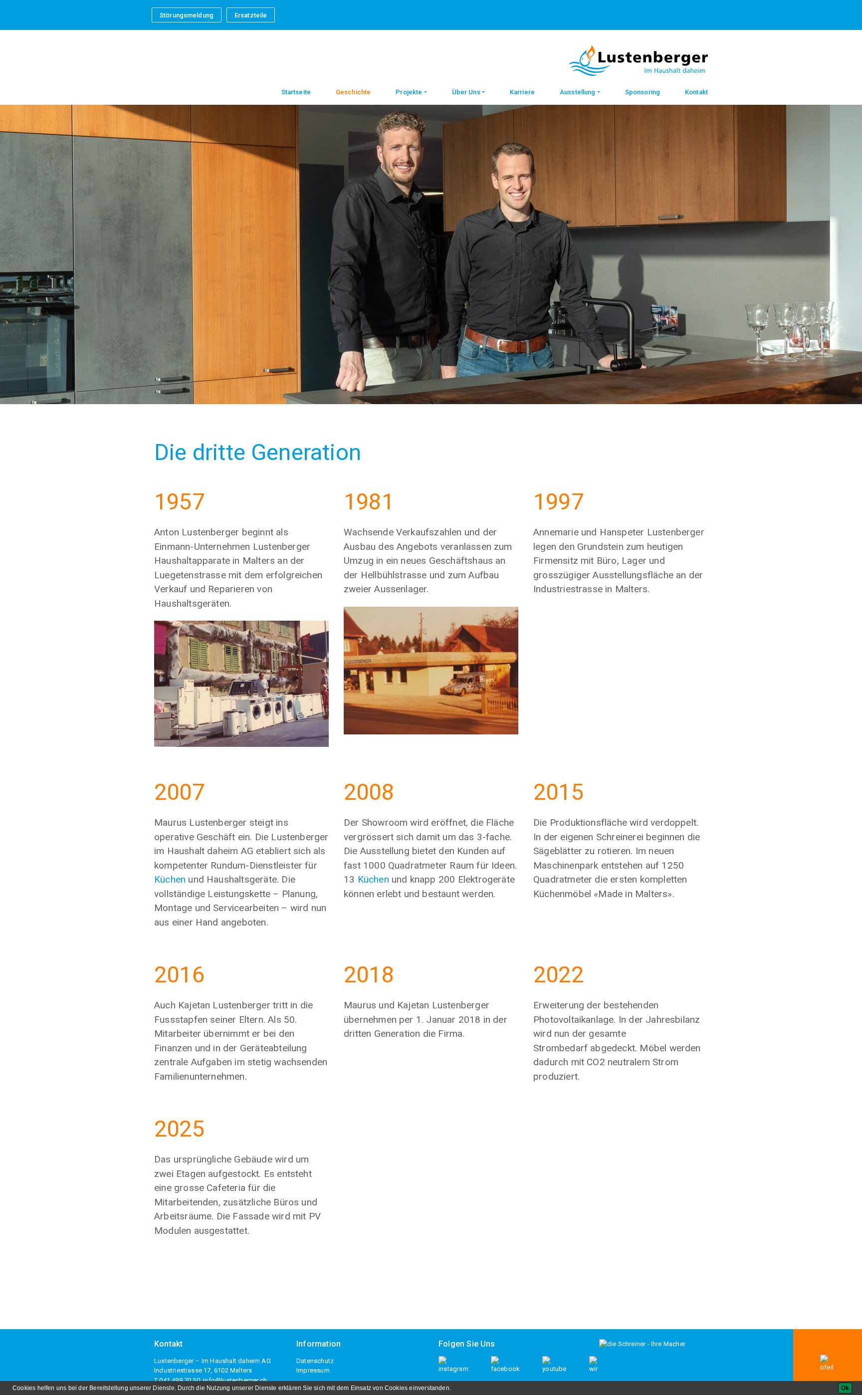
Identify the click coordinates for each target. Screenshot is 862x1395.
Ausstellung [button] (577, 92)
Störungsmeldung (187, 15)
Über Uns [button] (466, 92)
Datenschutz (315, 1361)
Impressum (313, 1370)
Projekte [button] (409, 92)
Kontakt (696, 92)
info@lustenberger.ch (235, 1380)
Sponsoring (642, 92)
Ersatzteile (250, 15)
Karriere (522, 92)
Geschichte (353, 92)
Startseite (296, 92)
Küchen (170, 879)
